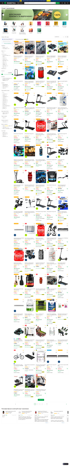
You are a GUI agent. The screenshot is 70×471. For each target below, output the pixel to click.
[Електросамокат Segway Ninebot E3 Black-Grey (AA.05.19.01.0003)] (63, 254)
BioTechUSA (5, 60)
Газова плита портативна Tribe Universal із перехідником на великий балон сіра (51, 82)
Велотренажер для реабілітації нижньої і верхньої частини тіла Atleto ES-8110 (29, 212)
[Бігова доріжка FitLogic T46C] (19, 125)
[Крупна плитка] (66, 37)
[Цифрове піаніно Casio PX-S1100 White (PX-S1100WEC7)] (19, 229)
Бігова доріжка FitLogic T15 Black (41, 211)
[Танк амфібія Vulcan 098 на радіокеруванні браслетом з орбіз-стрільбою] (19, 331)
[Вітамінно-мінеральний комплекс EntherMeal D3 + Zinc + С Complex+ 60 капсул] (52, 331)
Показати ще (4, 68)
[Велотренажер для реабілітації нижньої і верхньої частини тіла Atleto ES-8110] (30, 203)
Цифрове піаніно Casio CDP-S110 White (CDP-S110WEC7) (18, 314)
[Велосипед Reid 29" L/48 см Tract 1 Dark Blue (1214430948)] (19, 356)
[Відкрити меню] (2, 3)
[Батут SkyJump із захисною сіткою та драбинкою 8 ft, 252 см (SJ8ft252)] (30, 229)
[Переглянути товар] (25, 106)
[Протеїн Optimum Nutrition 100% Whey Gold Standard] (30, 280)
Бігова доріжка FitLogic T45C (51, 211)
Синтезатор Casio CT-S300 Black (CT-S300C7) (63, 238)
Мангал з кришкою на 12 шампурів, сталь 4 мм (39, 314)
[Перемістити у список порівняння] (23, 43)
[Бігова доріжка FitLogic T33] (63, 280)
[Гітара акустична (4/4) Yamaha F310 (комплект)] (19, 280)
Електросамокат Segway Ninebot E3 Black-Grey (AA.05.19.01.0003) (61, 263)
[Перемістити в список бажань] (23, 41)
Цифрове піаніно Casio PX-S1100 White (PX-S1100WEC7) (19, 238)
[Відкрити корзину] (67, 3)
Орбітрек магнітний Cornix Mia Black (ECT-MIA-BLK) (18, 185)
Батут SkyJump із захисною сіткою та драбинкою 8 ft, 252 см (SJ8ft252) (29, 239)
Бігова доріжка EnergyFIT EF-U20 (62, 134)
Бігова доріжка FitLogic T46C (18, 133)
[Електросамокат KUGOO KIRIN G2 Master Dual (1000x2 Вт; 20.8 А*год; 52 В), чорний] (30, 99)
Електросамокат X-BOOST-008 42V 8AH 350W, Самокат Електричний (29, 340)
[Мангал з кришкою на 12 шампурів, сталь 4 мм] (41, 305)
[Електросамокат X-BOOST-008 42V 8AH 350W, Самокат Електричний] (30, 331)
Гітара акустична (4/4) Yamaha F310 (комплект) (18, 289)
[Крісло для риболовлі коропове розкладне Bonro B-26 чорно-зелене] (63, 331)
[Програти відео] (56, 157)
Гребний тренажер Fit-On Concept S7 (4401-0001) (62, 185)
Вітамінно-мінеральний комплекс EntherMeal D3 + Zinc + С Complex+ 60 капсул (52, 340)
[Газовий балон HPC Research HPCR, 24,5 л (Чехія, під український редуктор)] (41, 72)
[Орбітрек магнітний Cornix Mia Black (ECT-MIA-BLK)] (19, 176)
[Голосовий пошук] (55, 3)
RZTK (4, 56)
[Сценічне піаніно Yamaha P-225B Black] (63, 356)
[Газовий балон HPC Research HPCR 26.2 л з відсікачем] (41, 254)
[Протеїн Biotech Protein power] (52, 176)
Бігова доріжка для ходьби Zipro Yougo (30, 365)
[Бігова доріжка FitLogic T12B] (41, 99)
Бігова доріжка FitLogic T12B (40, 107)
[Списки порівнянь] (65, 3)
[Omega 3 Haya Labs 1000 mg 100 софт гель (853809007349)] (52, 305)
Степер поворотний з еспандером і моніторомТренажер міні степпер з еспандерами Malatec (63, 160)
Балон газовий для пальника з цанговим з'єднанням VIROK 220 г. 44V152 (41, 160)
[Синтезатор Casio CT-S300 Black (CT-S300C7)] (63, 229)
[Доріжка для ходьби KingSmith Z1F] (63, 72)
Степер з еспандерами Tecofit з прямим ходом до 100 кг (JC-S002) (52, 239)
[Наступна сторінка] (66, 404)
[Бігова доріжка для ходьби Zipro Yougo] (30, 356)
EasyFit (5, 63)
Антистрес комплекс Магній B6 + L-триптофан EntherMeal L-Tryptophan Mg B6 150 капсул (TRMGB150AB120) (41, 365)
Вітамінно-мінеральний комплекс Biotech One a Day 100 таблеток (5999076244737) (30, 314)
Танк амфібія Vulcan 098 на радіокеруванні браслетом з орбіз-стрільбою (18, 340)
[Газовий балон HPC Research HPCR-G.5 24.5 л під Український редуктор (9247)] (35, 412)
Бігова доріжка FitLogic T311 (29, 133)
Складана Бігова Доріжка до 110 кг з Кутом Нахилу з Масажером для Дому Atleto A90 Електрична (41, 390)
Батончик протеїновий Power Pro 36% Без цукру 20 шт (40, 340)
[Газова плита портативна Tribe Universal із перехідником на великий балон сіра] (52, 72)
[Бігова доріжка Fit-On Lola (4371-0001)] (19, 99)
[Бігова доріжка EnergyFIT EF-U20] (63, 125)
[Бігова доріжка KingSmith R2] (19, 72)
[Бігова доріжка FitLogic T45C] (52, 203)
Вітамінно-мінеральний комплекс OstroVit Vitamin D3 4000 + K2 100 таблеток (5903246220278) (51, 263)
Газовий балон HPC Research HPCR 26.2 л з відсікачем (40, 263)
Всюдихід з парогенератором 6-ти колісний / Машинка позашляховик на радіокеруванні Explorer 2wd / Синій (52, 289)
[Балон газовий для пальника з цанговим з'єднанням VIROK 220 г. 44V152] (41, 151)
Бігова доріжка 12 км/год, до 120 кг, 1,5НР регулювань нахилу (19, 390)
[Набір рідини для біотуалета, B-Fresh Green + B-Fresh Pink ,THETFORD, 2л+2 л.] (63, 305)
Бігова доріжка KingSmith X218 (51, 159)
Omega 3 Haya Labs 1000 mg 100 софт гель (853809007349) (52, 314)
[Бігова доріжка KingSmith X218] (52, 151)
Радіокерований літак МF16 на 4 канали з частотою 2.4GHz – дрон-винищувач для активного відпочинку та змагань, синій (52, 108)
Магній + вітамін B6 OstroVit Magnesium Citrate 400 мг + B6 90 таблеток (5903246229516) (63, 108)
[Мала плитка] (67, 37)
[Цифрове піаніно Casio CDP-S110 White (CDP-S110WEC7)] (19, 305)
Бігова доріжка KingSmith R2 (18, 81)
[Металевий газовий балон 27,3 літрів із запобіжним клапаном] (30, 176)
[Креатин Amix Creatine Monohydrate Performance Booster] (41, 125)
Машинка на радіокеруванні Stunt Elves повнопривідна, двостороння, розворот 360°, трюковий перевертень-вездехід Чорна (63, 56)
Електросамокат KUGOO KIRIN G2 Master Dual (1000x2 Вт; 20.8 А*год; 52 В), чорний (30, 108)
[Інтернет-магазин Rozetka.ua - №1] (10, 3)
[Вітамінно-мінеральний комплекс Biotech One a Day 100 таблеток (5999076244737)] (30, 305)
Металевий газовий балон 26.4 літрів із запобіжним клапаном (40, 289)
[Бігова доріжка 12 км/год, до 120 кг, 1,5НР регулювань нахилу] (19, 381)
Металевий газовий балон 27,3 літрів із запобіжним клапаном (29, 185)
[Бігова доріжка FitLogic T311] (30, 125)
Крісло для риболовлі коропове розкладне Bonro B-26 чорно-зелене (63, 340)
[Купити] (23, 60)
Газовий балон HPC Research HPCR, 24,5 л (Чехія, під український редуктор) (40, 82)
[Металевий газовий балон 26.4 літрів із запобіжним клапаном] (41, 280)
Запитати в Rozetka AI (7, 43)
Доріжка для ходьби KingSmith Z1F (62, 81)
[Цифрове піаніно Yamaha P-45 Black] (52, 356)
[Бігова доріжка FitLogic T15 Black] (41, 203)
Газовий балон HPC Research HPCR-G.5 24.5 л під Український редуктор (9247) (43, 412)
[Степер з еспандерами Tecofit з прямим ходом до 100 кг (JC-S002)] (52, 229)
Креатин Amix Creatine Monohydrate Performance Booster (40, 134)
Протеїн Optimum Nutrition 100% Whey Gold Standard (30, 289)
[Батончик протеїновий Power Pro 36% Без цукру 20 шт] (41, 331)
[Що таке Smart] (27, 39)
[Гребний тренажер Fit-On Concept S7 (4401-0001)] (63, 176)
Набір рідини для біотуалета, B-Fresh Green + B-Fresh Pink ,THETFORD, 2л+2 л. (63, 314)
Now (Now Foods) (6, 55)
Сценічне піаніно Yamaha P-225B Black (63, 365)
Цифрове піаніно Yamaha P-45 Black (51, 365)
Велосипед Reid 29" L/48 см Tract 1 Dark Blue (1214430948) (18, 365)
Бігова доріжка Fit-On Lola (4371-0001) (19, 108)
